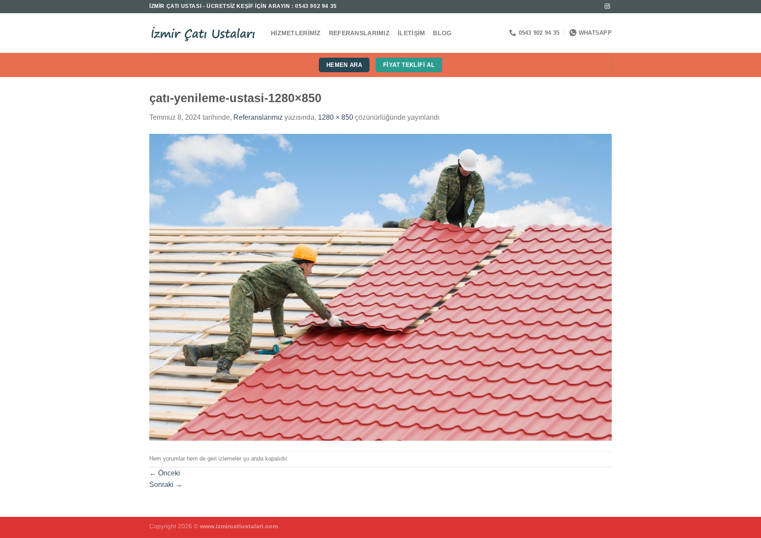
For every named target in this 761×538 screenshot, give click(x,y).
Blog (442, 33)
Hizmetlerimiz (296, 33)
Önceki (164, 473)
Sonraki (165, 484)
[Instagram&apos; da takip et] (607, 7)
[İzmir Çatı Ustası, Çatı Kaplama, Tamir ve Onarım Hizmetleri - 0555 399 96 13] (203, 33)
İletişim (411, 33)
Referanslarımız (359, 33)
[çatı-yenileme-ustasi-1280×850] (380, 286)
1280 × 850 (335, 117)
